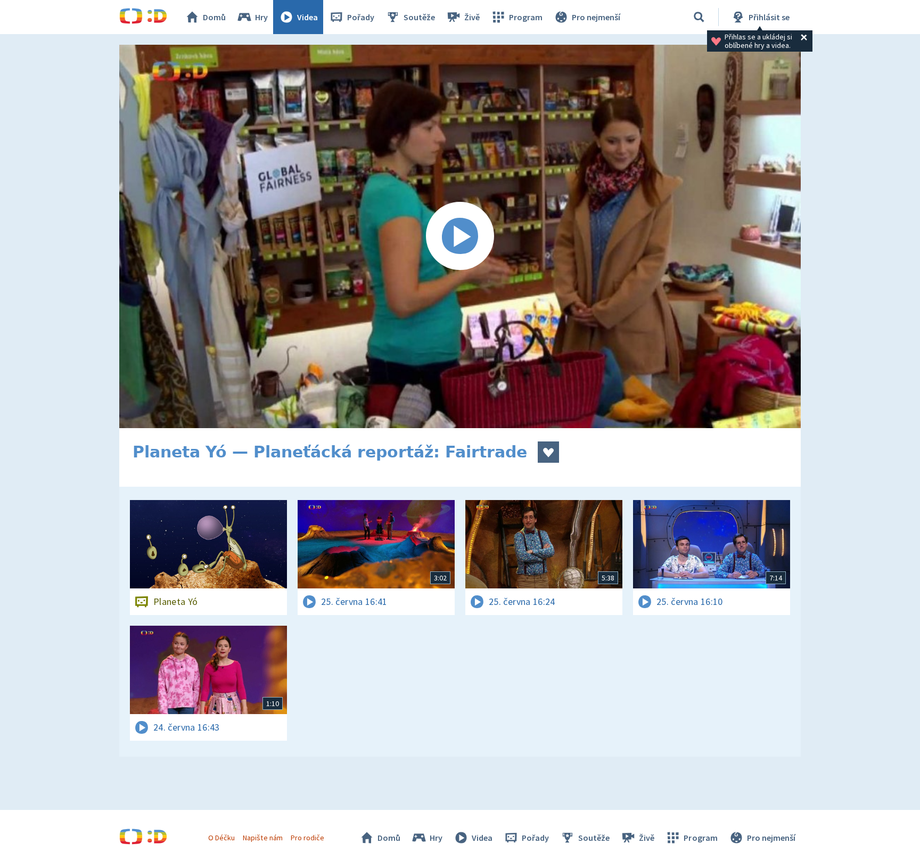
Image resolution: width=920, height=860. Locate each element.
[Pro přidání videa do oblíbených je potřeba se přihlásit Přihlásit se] (548, 452)
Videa (307, 17)
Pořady (360, 17)
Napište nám (262, 837)
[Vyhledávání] (699, 17)
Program (526, 17)
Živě (472, 17)
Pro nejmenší (596, 17)
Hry (261, 17)
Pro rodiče (307, 837)
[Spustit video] (460, 236)
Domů (214, 17)
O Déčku (221, 837)
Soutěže (419, 17)
